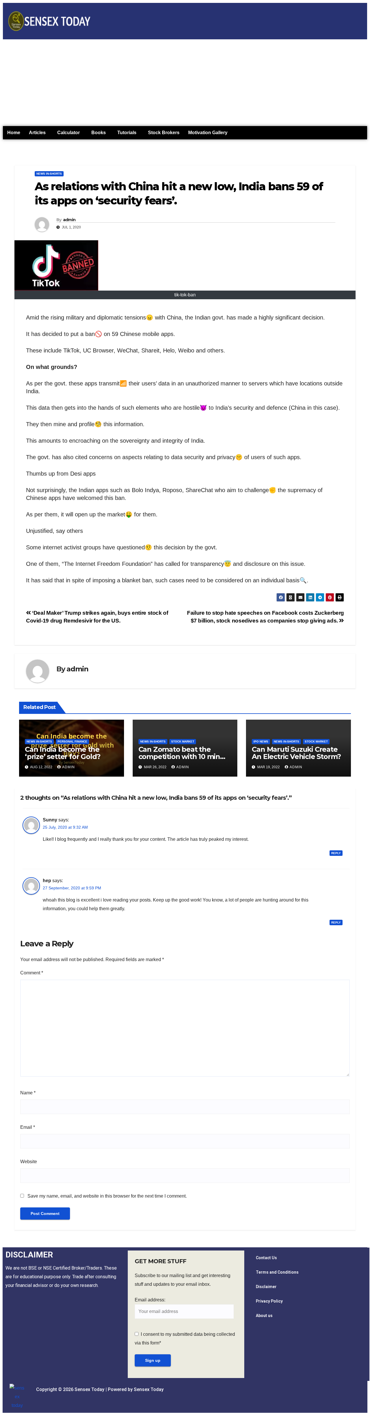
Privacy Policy (269, 1301)
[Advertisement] (185, 82)
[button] (39, 132)
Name (28, 1092)
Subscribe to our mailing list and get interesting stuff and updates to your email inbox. (182, 1280)
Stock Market (182, 741)
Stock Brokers (164, 132)
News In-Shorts (49, 173)
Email (27, 1127)
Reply (336, 853)
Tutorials (126, 132)
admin (69, 219)
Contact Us (266, 1257)
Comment (31, 972)
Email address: (150, 1299)
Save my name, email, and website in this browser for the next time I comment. (107, 1196)
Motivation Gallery (207, 132)
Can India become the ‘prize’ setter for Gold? (62, 753)
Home (13, 132)
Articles (37, 132)
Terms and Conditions (277, 1272)
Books (98, 132)
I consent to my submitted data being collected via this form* (185, 1338)
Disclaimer (266, 1286)
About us (264, 1315)
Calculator (68, 132)
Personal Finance (72, 741)
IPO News (261, 741)
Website (28, 1161)
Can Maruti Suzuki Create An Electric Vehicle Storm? (296, 753)
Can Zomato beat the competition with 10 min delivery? (179, 756)
